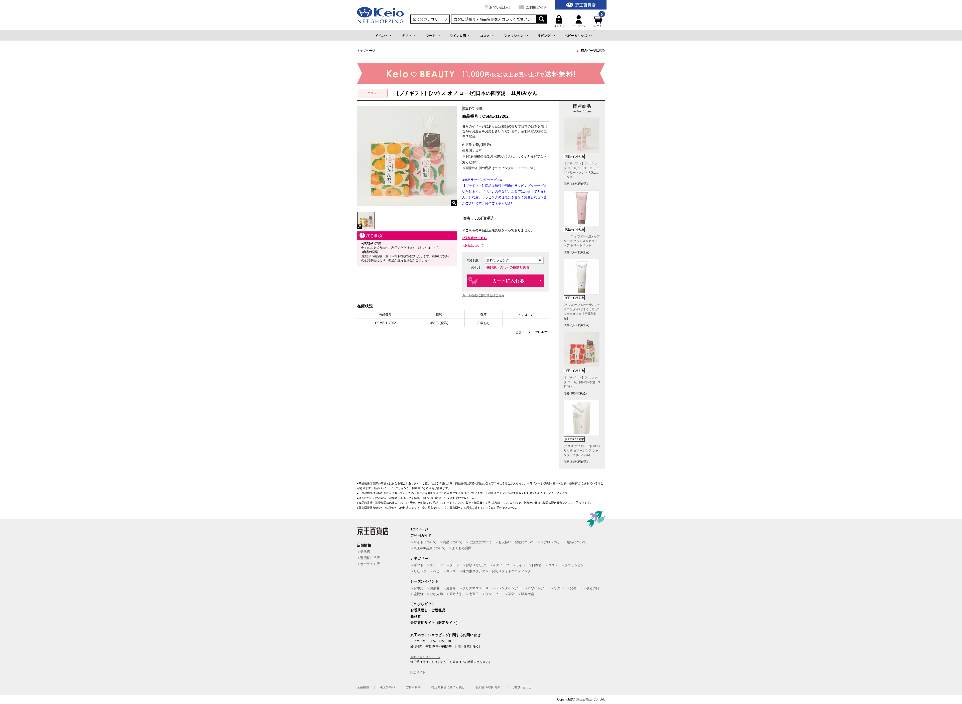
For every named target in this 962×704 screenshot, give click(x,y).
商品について (452, 542)
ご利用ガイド (536, 7)
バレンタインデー (508, 588)
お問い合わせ (499, 7)
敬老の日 (592, 588)
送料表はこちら (475, 238)
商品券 (415, 616)
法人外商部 (387, 687)
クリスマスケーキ (475, 588)
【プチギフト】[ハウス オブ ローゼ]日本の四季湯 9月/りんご (582, 382)
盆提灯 (418, 594)
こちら (434, 247)
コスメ (485, 36)
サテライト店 (370, 564)
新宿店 (365, 552)
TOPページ (419, 529)
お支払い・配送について (516, 542)
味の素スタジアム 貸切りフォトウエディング (496, 571)
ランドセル (493, 594)
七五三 (474, 594)
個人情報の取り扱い (488, 687)
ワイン (520, 565)
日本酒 (537, 565)
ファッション (513, 36)
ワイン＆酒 (458, 36)
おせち (451, 588)
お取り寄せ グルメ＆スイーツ (487, 565)
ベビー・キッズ (444, 571)
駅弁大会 (527, 594)
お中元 (418, 588)
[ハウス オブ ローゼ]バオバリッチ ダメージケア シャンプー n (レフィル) (582, 450)
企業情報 (363, 687)
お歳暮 (435, 588)
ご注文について (480, 542)
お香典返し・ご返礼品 (427, 610)
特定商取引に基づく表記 (447, 687)
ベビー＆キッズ (575, 36)
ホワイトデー (537, 588)
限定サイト (417, 672)
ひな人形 (436, 594)
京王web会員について (429, 548)
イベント (381, 36)
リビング (543, 36)
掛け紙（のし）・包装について (563, 542)
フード (431, 36)
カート (598, 21)
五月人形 (455, 594)
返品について (474, 245)
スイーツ (436, 565)
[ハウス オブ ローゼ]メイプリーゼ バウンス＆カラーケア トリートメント (582, 241)
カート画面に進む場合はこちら (483, 295)
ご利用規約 (413, 687)
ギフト (407, 36)
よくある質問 (461, 548)
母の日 (558, 588)
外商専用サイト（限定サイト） (434, 623)
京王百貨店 (584, 699)
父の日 (575, 588)
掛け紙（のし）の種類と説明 (508, 267)
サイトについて (425, 542)
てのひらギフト (422, 604)
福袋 (511, 594)
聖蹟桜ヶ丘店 (370, 558)
